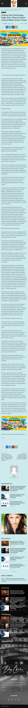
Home (2, 9)
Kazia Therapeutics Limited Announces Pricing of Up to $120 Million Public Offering (17, 503)
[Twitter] (10, 27)
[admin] (2, 23)
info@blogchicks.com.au (12, 690)
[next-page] (4, 508)
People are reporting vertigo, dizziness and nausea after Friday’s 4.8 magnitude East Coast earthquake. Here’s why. (13, 580)
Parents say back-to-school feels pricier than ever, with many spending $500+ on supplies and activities (7, 457)
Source (3, 437)
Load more (13, 571)
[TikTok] (15, 699)
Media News (7, 9)
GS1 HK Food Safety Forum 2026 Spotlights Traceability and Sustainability (17, 496)
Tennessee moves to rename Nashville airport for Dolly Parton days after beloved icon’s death (17, 543)
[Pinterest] (13, 27)
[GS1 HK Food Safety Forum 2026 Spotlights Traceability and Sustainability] (5, 496)
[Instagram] (12, 699)
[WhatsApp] (16, 27)
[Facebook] (7, 27)
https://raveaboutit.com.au (14, 477)
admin (5, 23)
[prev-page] (2, 508)
